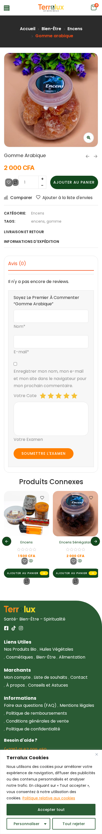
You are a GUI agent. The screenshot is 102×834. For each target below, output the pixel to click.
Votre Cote (25, 396)
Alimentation (72, 657)
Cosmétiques (19, 657)
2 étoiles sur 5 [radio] (51, 396)
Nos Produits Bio (20, 649)
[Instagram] (21, 628)
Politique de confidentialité (33, 729)
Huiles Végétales (56, 649)
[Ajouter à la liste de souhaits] (8, 182)
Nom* (19, 326)
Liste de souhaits (50, 677)
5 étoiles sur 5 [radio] (74, 396)
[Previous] (6, 541)
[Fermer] (96, 754)
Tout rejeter (74, 823)
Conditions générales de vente (37, 721)
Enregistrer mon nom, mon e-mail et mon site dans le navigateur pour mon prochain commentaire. (50, 378)
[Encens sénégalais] (75, 513)
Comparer (21, 198)
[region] (51, 792)
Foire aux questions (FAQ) (30, 705)
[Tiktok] (13, 628)
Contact (79, 677)
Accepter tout (51, 809)
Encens (74, 29)
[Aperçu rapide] (30, 561)
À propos (15, 685)
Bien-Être (51, 29)
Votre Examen (28, 439)
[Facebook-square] (6, 628)
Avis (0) (17, 263)
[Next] (95, 541)
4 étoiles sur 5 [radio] (66, 396)
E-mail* (21, 352)
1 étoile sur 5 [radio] (43, 396)
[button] (93, 7)
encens (38, 221)
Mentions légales (77, 705)
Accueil (27, 29)
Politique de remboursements (36, 713)
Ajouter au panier (74, 182)
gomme (54, 221)
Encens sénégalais (75, 542)
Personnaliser (26, 823)
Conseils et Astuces (48, 685)
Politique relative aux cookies (48, 798)
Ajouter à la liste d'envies (67, 198)
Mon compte (17, 677)
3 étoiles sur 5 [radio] (58, 396)
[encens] (26, 513)
